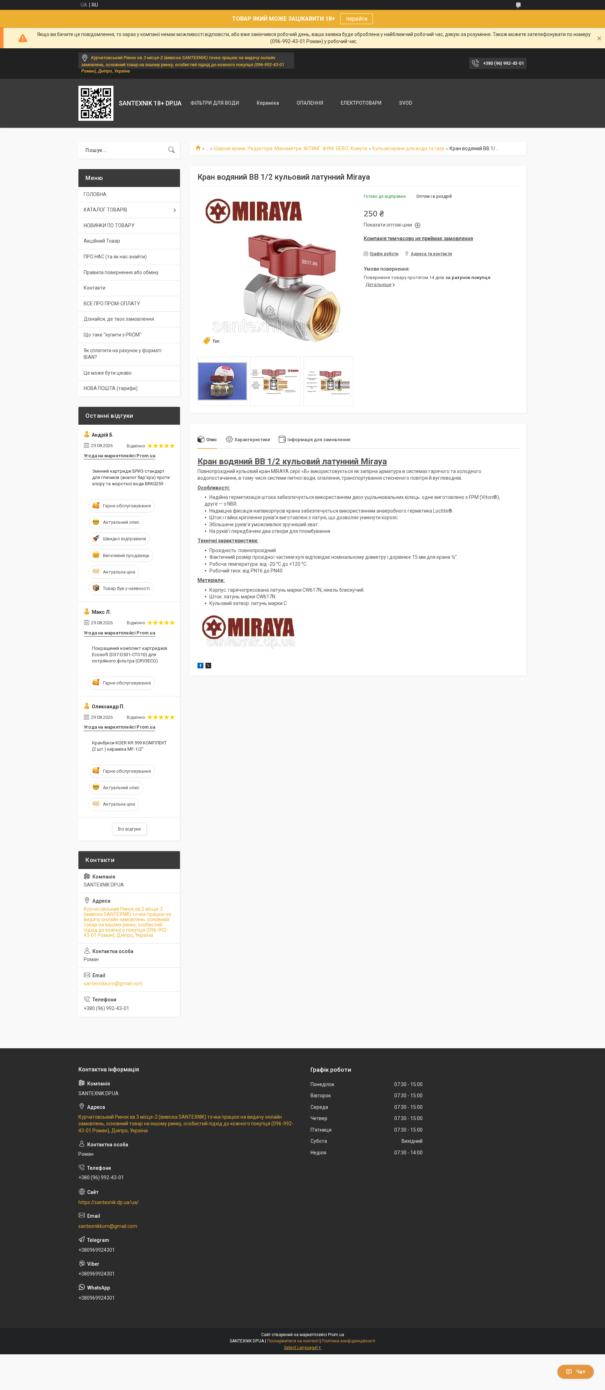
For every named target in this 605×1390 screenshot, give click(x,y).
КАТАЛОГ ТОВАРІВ (105, 210)
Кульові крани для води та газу (408, 148)
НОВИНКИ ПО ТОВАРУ (109, 225)
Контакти (94, 288)
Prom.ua (336, 1334)
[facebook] (200, 666)
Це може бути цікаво (108, 373)
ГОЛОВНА (95, 194)
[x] (208, 666)
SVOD (405, 103)
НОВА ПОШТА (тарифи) (111, 388)
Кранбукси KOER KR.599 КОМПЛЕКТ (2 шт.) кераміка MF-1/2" (129, 746)
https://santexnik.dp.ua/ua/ (108, 1202)
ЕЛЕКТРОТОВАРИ (361, 103)
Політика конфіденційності (348, 1341)
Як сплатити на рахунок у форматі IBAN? (122, 354)
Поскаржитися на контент (293, 1341)
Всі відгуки (129, 829)
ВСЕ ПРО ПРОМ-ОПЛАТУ (112, 303)
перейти (356, 18)
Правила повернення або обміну (121, 272)
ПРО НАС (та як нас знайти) (115, 256)
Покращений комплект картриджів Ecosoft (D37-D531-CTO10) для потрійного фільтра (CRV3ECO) (129, 654)
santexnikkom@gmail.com (113, 983)
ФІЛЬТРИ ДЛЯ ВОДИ (214, 103)
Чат (580, 1372)
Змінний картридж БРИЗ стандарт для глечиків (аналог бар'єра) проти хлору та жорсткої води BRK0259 (131, 477)
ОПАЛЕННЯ (310, 103)
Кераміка (268, 103)
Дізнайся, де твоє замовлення (119, 319)
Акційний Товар (102, 241)
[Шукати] (171, 150)
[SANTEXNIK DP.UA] (95, 103)
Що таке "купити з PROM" (112, 335)
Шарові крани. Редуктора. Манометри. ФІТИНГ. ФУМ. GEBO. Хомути (290, 148)
